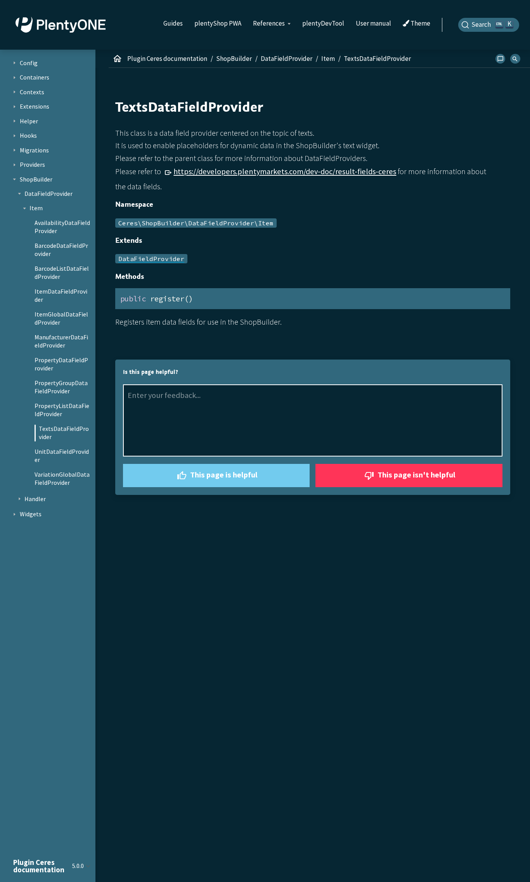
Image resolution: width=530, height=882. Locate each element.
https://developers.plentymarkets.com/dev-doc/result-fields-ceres (284, 171)
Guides (173, 23)
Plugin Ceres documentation (167, 58)
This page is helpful (223, 475)
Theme (419, 24)
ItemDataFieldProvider (61, 295)
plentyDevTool (323, 23)
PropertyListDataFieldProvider (62, 410)
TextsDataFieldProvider (64, 433)
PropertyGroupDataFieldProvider (61, 387)
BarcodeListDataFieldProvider (62, 273)
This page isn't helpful (416, 475)
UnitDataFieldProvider (62, 456)
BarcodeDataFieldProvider (61, 250)
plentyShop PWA (217, 23)
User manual (373, 23)
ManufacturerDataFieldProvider (61, 341)
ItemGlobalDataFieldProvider (61, 318)
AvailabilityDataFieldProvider (62, 227)
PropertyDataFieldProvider (61, 364)
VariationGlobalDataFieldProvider (62, 478)
